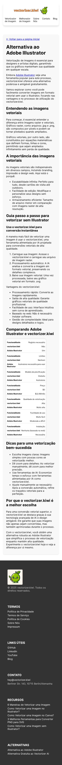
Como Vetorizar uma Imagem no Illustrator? (26, 710)
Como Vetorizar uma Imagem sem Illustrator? (27, 727)
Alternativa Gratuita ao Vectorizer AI (28, 753)
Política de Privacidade (21, 611)
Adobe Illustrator (25, 75)
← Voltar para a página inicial (23, 39)
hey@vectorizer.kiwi (19, 679)
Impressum (14, 626)
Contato (46, 18)
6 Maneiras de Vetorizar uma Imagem (29, 704)
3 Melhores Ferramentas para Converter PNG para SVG (30, 721)
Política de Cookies (19, 619)
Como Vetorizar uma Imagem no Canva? (31, 715)
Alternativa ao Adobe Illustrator (25, 749)
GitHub (12, 647)
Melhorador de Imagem (24, 19)
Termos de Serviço (18, 615)
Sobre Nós (36, 19)
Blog (55, 18)
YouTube (12, 655)
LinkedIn (12, 651)
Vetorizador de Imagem (10, 19)
